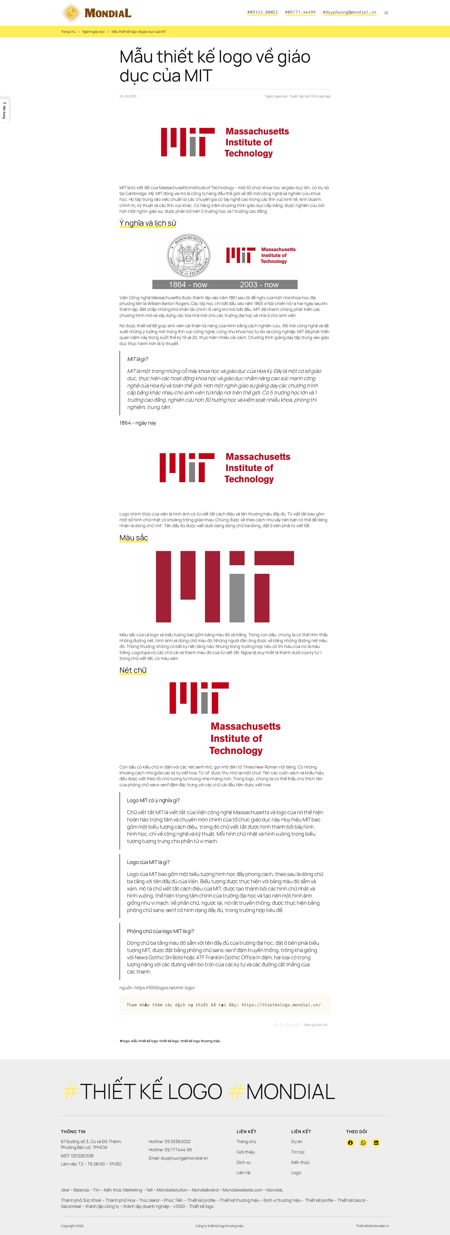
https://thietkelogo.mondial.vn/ (281, 1005)
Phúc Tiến (174, 1200)
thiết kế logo (169, 1041)
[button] (4, 110)
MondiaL (274, 1190)
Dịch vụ (244, 1162)
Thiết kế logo (201, 1206)
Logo (296, 1172)
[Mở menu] (386, 13)
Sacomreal (71, 1206)
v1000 (179, 1206)
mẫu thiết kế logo (144, 1041)
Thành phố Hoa (120, 1200)
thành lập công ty (102, 1206)
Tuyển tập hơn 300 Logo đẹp (310, 96)
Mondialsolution (172, 1190)
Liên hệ (243, 1172)
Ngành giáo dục (93, 31)
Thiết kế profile (201, 1200)
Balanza (81, 1190)
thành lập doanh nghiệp (146, 1206)
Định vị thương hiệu (283, 1200)
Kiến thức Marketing (123, 1190)
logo (126, 1041)
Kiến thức (300, 1162)
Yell (149, 1190)
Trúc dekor (149, 1200)
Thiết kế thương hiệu (239, 1200)
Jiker (65, 1190)
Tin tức (298, 1152)
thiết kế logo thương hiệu (200, 1041)
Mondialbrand (205, 1190)
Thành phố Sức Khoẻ (81, 1200)
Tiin (96, 1190)
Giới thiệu (246, 1152)
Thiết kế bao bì (352, 1200)
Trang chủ (68, 31)
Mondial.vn (381, 1226)
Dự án (297, 1141)
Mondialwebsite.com (242, 1190)
